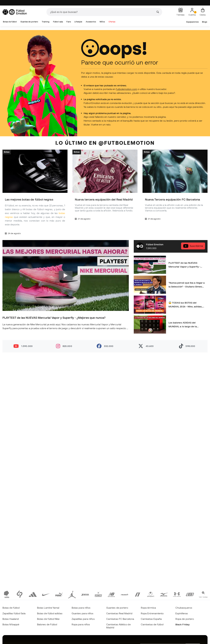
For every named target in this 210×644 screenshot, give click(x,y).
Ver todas (203, 597)
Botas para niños (81, 607)
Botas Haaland (10, 618)
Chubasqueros (183, 607)
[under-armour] (177, 594)
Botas (7, 152)
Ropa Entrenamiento (152, 613)
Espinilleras (181, 613)
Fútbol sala (58, 22)
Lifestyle (78, 22)
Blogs (204, 22)
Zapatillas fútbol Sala (14, 613)
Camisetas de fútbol (152, 624)
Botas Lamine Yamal (48, 607)
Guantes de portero (29, 22)
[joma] (85, 594)
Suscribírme (196, 246)
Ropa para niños (81, 624)
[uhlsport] (151, 594)
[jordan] (72, 594)
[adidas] (33, 594)
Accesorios (91, 22)
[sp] (20, 594)
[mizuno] (164, 594)
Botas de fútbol (10, 22)
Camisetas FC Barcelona (120, 618)
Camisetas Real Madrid (119, 613)
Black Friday (182, 624)
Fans (68, 22)
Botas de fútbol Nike (48, 618)
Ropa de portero (184, 618)
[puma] (59, 594)
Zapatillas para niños (83, 618)
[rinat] (137, 594)
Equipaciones (192, 22)
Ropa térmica (148, 607)
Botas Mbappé (10, 624)
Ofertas (112, 22)
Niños (102, 22)
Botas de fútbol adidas (49, 613)
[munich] (98, 594)
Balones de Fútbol (47, 624)
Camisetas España (151, 618)
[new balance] (111, 594)
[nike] (46, 594)
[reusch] (124, 594)
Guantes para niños (82, 613)
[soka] (6, 594)
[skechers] (190, 594)
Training (46, 22)
